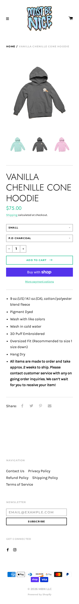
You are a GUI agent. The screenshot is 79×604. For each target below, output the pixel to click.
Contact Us (15, 471)
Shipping (11, 215)
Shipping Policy (45, 478)
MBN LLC (45, 589)
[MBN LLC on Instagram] (14, 549)
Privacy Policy (39, 471)
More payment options (39, 281)
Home (10, 46)
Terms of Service (19, 484)
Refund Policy (17, 478)
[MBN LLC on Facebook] (7, 549)
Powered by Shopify (39, 594)
